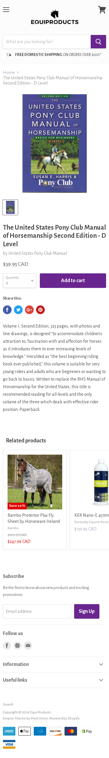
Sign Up (87, 611)
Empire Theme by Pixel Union (25, 718)
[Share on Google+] (29, 309)
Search (8, 704)
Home (9, 72)
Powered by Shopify (64, 718)
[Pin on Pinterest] (40, 309)
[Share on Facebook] (7, 309)
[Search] (98, 41)
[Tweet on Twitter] (18, 309)
